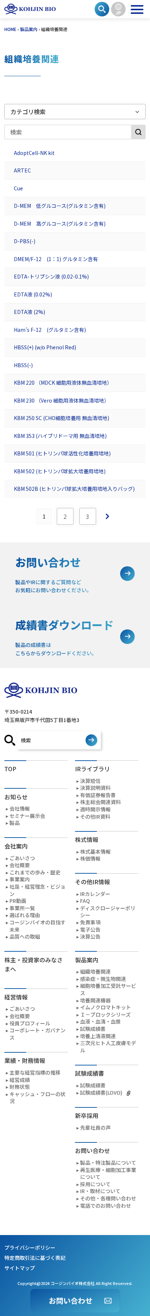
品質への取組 (24, 936)
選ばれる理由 (24, 915)
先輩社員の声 (95, 1127)
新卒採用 (86, 1115)
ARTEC (22, 170)
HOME (10, 29)
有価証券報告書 (98, 795)
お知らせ (16, 796)
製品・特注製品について (108, 1162)
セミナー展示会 (27, 815)
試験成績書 (93, 1028)
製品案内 (29, 29)
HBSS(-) (23, 365)
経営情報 (16, 997)
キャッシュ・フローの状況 (37, 1098)
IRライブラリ (92, 768)
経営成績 (19, 1079)
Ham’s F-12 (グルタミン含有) (50, 330)
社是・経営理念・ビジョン (37, 890)
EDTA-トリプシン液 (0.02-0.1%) (51, 276)
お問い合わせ (70, 1300)
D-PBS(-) (24, 241)
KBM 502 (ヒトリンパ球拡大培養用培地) (60, 471)
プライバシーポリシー (29, 1247)
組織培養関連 (95, 971)
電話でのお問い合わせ (105, 1205)
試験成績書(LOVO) (101, 1092)
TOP (10, 768)
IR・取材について (100, 1191)
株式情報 (86, 839)
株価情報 (90, 858)
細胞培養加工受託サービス (108, 989)
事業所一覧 (22, 908)
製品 (14, 822)
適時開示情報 (95, 809)
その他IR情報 (92, 881)
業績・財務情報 (24, 1060)
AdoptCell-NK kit (34, 153)
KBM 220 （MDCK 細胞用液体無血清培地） (63, 383)
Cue (18, 188)
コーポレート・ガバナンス (37, 1034)
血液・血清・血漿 (100, 1021)
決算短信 (90, 780)
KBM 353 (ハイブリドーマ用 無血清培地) (60, 436)
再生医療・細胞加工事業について (108, 1173)
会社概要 (19, 865)
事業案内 (19, 879)
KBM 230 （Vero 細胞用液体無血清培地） (61, 400)
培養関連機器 (95, 1000)
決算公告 (90, 936)
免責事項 (90, 922)
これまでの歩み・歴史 (34, 872)
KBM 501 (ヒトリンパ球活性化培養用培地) (62, 453)
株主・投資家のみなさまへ (33, 964)
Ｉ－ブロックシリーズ (105, 1014)
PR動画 (17, 900)
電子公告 (90, 929)
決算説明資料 (95, 787)
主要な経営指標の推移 (34, 1072)
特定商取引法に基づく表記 (35, 1257)
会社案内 (16, 846)
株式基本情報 (95, 851)
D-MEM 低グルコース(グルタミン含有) (60, 206)
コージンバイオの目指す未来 (37, 926)
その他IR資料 (95, 816)
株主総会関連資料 (100, 802)
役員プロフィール (29, 1023)
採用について (95, 1184)
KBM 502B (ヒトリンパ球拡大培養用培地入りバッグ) (74, 489)
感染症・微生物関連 (103, 978)
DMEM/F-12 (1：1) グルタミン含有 (56, 259)
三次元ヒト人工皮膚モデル (108, 1047)
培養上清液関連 (98, 1036)
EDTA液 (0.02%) (33, 294)
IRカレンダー (95, 893)
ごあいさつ (22, 858)
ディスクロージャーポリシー (107, 912)
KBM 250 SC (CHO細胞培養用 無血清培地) (61, 418)
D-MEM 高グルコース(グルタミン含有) (60, 224)
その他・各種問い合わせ (108, 1198)
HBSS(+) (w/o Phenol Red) (45, 347)
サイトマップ (19, 1268)
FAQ (85, 900)
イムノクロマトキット (105, 1007)
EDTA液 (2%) (29, 312)
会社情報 (19, 808)
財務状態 (19, 1086)
